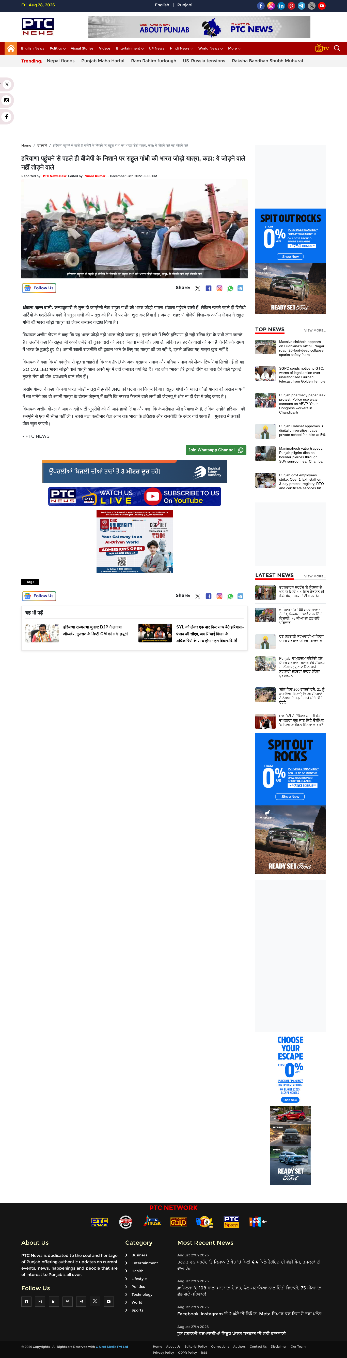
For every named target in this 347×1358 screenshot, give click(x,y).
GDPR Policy (187, 1352)
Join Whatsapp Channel (211, 450)
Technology (142, 1294)
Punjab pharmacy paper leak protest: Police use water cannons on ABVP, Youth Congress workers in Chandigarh (302, 403)
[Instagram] (219, 288)
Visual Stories (82, 48)
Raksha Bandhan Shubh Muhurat (268, 60)
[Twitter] (197, 289)
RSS (204, 1352)
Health (138, 1271)
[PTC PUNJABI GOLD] (178, 1221)
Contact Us (258, 1346)
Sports (137, 1310)
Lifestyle (139, 1278)
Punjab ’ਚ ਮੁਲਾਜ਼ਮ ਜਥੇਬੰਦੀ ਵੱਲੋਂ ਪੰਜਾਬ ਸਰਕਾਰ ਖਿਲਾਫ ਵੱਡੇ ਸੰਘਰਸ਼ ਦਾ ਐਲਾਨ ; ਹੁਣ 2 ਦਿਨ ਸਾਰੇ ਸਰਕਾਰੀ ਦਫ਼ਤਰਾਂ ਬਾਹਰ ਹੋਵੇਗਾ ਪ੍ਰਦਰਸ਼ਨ (302, 667)
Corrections (220, 1346)
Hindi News (180, 48)
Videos (105, 48)
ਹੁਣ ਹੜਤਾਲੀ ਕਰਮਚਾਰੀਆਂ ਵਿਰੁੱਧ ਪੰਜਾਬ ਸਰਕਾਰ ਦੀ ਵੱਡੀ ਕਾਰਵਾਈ (301, 638)
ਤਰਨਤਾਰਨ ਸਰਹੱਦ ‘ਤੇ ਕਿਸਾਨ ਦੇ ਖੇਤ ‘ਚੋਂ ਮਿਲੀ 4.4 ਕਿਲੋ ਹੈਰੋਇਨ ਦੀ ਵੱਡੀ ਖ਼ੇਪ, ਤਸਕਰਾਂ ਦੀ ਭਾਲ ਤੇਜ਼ (301, 591)
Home (26, 145)
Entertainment (128, 48)
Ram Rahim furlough (153, 60)
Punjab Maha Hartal (102, 60)
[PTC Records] (126, 1221)
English (162, 5)
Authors (239, 1346)
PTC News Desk (55, 176)
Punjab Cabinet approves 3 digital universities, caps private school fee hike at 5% (302, 430)
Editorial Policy (195, 1346)
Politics (56, 48)
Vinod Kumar (95, 176)
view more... (315, 330)
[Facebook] (208, 288)
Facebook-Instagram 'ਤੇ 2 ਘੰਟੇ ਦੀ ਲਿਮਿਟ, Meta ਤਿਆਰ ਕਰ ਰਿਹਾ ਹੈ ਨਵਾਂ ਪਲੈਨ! (250, 1313)
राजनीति (42, 145)
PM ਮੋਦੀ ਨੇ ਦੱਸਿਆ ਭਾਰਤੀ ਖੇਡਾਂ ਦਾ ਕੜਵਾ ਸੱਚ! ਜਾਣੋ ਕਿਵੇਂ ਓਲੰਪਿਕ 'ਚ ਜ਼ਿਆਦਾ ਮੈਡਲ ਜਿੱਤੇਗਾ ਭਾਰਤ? (301, 720)
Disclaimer (279, 1346)
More (232, 48)
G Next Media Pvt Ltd (112, 1347)
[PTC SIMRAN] (231, 1221)
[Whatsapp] (230, 288)
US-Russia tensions (204, 60)
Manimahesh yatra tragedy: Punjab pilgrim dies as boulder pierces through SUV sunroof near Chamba (301, 454)
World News (208, 48)
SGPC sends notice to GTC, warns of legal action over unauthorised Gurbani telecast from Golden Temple (302, 374)
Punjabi (184, 5)
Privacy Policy (163, 1352)
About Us (173, 1346)
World (137, 1302)
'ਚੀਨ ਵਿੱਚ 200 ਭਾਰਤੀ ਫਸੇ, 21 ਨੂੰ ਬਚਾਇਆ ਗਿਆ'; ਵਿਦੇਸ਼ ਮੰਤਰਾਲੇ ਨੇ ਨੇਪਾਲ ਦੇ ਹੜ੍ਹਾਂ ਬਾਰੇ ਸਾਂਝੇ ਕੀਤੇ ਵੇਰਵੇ (301, 695)
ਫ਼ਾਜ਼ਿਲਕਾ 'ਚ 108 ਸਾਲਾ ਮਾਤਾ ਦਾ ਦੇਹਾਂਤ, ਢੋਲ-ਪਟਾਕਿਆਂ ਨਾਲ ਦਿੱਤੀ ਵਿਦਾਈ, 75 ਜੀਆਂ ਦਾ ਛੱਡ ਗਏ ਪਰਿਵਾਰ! (301, 616)
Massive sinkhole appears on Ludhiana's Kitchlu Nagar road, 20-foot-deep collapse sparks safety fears (301, 348)
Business (139, 1255)
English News (32, 48)
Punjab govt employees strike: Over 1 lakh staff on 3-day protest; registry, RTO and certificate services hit (301, 481)
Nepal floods (61, 60)
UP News (156, 48)
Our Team (298, 1346)
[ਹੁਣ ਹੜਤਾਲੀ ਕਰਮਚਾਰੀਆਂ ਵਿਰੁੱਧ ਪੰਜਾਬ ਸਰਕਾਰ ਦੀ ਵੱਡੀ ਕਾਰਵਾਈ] (265, 641)
